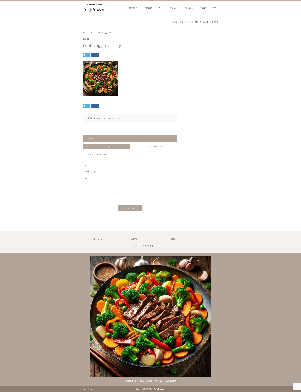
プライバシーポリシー (99, 239)
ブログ (215, 8)
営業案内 (148, 8)
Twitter (84, 389)
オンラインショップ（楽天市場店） (142, 246)
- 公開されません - (93, 172)
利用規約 (173, 239)
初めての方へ (134, 8)
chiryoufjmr (96, 118)
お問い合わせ (188, 8)
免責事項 (134, 239)
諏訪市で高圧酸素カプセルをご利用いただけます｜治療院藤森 (195, 22)
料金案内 (203, 8)
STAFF (161, 8)
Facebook (88, 389)
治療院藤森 (147, 389)
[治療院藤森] (150, 375)
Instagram (91, 389)
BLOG (90, 33)
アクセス (173, 8)
